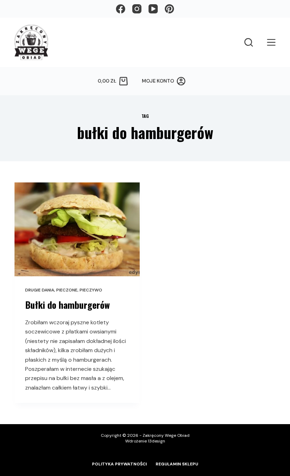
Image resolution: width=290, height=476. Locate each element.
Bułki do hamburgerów (67, 305)
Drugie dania (39, 290)
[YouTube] (153, 8)
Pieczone (66, 290)
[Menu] (271, 42)
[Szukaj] (248, 42)
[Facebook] (120, 8)
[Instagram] (136, 8)
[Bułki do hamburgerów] (77, 229)
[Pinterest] (169, 8)
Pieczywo (91, 290)
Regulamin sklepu (177, 464)
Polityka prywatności (119, 464)
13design (156, 441)
